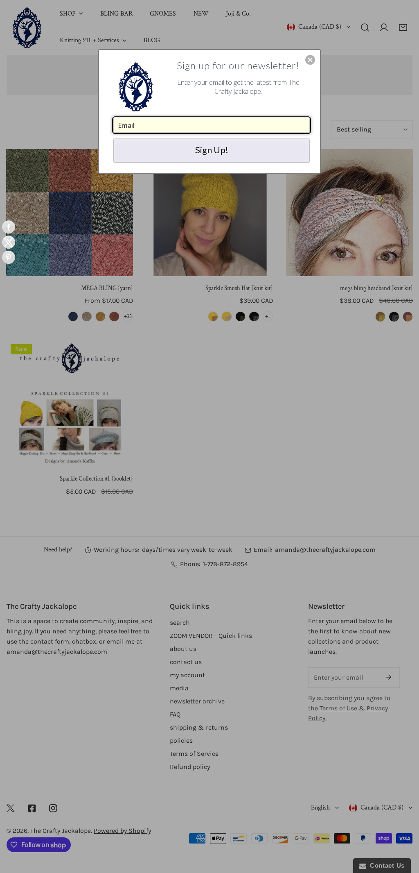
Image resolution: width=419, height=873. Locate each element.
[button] (310, 60)
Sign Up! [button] (211, 149)
